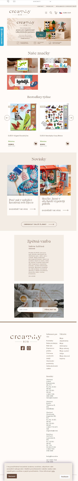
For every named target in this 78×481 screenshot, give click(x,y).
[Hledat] (51, 12)
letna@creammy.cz (52, 398)
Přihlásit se (50, 309)
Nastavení (11, 476)
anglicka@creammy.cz (52, 430)
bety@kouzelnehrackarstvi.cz (52, 456)
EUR (69, 13)
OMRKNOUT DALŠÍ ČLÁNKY (35, 224)
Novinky (39, 159)
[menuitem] (41, 6)
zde (53, 471)
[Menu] (46, 13)
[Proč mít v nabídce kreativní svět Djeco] (22, 180)
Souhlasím (64, 476)
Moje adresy (64, 348)
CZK (65, 13)
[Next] (71, 118)
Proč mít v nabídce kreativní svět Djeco (21, 201)
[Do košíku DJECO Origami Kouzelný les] (35, 143)
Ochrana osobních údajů (50, 355)
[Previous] (7, 118)
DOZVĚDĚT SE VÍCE (18, 209)
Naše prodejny (51, 343)
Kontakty (37, 1)
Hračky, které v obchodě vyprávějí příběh (53, 201)
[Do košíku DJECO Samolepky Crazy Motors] (67, 143)
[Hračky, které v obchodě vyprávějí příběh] (55, 180)
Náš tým (49, 346)
